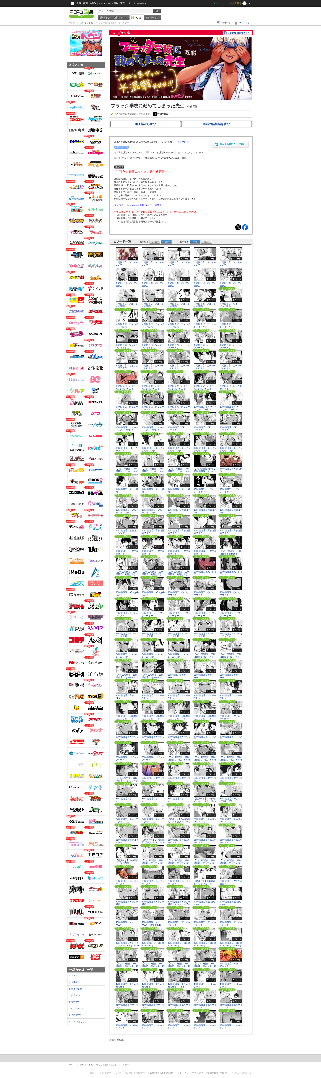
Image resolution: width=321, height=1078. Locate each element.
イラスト (122, 17)
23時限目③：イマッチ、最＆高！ (178, 634)
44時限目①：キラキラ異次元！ (231, 964)
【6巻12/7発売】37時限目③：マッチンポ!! (204, 861)
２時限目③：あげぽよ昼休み (179, 284)
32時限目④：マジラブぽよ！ (231, 779)
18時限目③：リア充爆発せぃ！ (179, 552)
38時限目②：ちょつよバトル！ (153, 882)
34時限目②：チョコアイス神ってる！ (127, 820)
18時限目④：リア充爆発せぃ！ (205, 552)
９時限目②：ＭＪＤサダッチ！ (127, 408)
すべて (74, 975)
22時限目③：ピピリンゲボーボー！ (205, 614)
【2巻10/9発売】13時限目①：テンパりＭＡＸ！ (127, 471)
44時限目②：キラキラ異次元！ (127, 985)
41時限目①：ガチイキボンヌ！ (179, 923)
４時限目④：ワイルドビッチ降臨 (179, 325)
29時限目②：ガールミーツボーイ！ (127, 737)
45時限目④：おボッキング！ (153, 1006)
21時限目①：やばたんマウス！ (179, 593)
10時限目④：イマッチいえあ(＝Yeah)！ (153, 428)
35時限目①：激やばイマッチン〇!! (205, 820)
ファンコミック (79, 1021)
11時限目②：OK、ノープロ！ (204, 428)
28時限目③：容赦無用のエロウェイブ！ (179, 717)
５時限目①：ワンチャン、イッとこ (205, 325)
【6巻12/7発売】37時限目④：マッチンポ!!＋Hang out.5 (231, 863)
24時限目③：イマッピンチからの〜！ (153, 655)
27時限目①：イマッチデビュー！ (153, 696)
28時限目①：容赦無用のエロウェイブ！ (127, 717)
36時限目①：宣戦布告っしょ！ (179, 841)
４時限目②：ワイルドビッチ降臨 (127, 325)
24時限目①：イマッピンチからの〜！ (231, 634)
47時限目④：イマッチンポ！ (231, 1026)
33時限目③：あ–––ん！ (178, 799)
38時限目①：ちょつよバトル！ (127, 882)
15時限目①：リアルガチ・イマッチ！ (205, 490)
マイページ (244, 23)
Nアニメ (131, 3)
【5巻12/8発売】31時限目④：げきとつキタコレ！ (127, 780)
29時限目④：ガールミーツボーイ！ (179, 737)
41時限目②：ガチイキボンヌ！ (205, 923)
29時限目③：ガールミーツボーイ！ (153, 737)
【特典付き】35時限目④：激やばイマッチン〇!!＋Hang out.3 (153, 842)
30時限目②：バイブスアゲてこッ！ (231, 737)
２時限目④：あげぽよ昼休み (205, 284)
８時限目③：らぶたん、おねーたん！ (178, 387)
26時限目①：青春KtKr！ (177, 676)
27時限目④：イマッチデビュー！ (231, 696)
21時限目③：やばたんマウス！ (231, 593)
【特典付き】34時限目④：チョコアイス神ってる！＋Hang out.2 (179, 821)
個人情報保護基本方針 (135, 1073)
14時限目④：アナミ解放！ (179, 490)
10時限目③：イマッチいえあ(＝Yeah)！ (127, 428)
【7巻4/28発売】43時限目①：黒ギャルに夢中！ (127, 966)
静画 (85, 3)
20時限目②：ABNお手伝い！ (231, 573)
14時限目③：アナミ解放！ (153, 490)
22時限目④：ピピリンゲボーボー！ (231, 614)
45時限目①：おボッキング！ (205, 985)
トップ (106, 17)
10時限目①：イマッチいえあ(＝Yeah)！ (205, 408)
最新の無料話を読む (216, 124)
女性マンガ (76, 1002)
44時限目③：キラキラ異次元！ (153, 985)
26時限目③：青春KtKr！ (229, 676)
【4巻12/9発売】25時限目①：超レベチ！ (204, 655)
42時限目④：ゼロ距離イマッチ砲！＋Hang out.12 (231, 945)
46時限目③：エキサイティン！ (231, 1006)
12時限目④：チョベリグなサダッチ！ (231, 449)
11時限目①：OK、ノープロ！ (178, 428)
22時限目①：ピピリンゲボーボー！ (153, 614)
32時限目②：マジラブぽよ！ (179, 779)
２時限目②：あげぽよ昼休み (153, 284)
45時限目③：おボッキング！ (127, 1006)
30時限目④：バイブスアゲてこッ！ (153, 758)
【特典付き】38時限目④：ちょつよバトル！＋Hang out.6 (205, 883)
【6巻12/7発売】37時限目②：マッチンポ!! (178, 861)
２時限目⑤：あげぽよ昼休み (231, 284)
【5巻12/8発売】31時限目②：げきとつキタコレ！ (205, 759)
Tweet (238, 227)
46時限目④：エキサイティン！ (127, 1026)
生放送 (93, 3)
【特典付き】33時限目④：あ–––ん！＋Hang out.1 (205, 801)
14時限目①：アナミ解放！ (231, 469)
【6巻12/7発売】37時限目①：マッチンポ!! (152, 861)
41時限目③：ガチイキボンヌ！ (231, 923)
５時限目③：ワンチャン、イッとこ (127, 346)
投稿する (226, 23)
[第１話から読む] (181, 99)
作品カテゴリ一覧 (81, 969)
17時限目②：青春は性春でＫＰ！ (179, 531)
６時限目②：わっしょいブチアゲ (205, 346)
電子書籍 (154, 17)
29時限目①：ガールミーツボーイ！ (231, 717)
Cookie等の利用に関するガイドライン (169, 1073)
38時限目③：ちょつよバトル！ (179, 882)
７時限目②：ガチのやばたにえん (179, 366)
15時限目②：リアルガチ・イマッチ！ (231, 490)
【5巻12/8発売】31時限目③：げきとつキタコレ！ (231, 759)
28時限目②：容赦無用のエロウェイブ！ (153, 717)
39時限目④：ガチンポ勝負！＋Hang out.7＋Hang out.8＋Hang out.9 (179, 905)
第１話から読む (145, 124)
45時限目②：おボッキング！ (231, 985)
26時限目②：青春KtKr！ (203, 676)
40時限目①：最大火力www (205, 902)
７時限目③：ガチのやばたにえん (205, 366)
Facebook (245, 227)
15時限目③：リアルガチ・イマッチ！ (127, 511)
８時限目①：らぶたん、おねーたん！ (126, 387)
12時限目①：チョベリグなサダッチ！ (153, 449)
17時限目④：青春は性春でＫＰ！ (231, 531)
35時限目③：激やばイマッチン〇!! (127, 841)
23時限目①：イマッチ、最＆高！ (126, 634)
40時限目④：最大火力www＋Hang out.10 (153, 923)
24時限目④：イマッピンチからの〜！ (179, 655)
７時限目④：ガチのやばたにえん (231, 366)
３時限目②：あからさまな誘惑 (153, 304)
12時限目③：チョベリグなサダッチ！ (205, 449)
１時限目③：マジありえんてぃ (179, 263)
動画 (79, 3)
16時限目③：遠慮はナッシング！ (231, 511)
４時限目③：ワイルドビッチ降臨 (153, 325)
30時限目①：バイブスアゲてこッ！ (205, 737)
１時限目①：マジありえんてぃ (127, 263)
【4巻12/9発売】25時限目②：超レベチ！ (230, 655)
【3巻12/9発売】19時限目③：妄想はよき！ (153, 573)
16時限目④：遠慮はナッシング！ (127, 531)
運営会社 (94, 1073)
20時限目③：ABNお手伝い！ (127, 593)
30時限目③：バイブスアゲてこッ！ (127, 758)
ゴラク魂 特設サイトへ (238, 32)
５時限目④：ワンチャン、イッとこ (153, 346)
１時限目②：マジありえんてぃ (153, 263)
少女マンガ (76, 995)
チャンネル (104, 3)
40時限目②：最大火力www (231, 902)
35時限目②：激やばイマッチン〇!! (231, 820)
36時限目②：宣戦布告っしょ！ (205, 841)
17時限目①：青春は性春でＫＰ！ (153, 531)
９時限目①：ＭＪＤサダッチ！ (231, 387)
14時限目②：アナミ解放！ (127, 490)
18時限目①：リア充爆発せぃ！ (127, 552)
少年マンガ (76, 982)
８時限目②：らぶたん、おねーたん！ (152, 387)
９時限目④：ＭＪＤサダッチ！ (179, 408)
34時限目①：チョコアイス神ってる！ (231, 799)
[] (183, 142)
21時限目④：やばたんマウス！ (127, 614)
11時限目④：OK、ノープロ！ (126, 449)
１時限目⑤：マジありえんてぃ (231, 263)
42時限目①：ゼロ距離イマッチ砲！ (153, 944)
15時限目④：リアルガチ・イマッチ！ (153, 511)
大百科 (115, 3)
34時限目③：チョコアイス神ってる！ (153, 820)
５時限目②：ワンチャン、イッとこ (231, 325)
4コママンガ (77, 1008)
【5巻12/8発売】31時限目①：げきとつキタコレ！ (179, 759)
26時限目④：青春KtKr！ (125, 696)
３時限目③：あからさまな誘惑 (179, 304)
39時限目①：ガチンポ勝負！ (231, 882)
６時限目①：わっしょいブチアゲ (179, 346)
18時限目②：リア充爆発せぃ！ (153, 552)
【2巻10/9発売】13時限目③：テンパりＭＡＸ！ (179, 471)
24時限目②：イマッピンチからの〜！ (127, 655)
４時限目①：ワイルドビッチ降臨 (231, 304)
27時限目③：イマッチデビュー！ (205, 696)
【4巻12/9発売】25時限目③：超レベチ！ (126, 676)
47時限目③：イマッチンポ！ (205, 1026)
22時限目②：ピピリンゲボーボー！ (179, 614)
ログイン (214, 3)
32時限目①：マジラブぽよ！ (153, 779)
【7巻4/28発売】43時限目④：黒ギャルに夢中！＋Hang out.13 (205, 966)
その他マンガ (78, 1015)
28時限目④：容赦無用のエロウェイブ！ (205, 717)
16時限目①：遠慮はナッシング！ (179, 511)
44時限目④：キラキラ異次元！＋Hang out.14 (179, 986)
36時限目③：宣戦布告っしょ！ (231, 841)
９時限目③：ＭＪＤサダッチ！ (153, 408)
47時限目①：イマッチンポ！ (153, 1026)
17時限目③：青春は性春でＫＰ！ (205, 531)
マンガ (138, 17)
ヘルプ (117, 1073)
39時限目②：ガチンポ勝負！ (127, 902)
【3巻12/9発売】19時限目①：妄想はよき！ (231, 552)
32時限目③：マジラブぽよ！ (205, 779)
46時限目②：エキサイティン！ (205, 1006)
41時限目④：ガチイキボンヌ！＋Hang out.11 (127, 944)
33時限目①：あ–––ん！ (126, 799)
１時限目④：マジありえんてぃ (205, 263)
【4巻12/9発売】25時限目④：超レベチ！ (152, 676)
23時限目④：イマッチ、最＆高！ (204, 634)
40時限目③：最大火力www (127, 923)
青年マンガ (76, 989)
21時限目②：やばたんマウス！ (205, 593)
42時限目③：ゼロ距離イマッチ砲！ (205, 944)
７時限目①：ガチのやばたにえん (153, 366)
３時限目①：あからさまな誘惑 (127, 304)
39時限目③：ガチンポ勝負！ (153, 902)
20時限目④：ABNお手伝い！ (153, 593)
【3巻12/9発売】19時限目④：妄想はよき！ (179, 573)
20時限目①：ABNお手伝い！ (205, 573)
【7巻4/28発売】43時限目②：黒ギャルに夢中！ (153, 966)
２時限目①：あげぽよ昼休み (127, 284)
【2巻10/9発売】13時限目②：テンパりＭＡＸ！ (153, 471)
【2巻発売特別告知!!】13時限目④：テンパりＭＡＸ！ (205, 471)
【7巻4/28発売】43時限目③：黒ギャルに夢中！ (179, 966)
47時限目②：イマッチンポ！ (179, 1026)
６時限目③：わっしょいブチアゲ (231, 346)
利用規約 (106, 1073)
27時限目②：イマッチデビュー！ (179, 696)
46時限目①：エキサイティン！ (179, 1006)
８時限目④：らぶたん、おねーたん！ (204, 387)
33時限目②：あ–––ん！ (152, 799)
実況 (122, 3)
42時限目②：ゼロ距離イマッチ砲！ (179, 944)
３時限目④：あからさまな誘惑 (205, 304)
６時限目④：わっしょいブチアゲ (127, 366)
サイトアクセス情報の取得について (210, 1073)
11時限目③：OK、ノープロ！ (230, 428)
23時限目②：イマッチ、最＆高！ (152, 634)
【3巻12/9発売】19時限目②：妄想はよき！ (127, 573)
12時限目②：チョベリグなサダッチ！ (179, 449)
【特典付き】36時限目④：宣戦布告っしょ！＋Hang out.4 (127, 863)
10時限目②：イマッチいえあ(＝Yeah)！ (231, 408)
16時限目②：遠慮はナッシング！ (205, 511)
